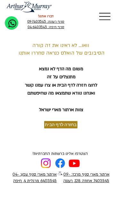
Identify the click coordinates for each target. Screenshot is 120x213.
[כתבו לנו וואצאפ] (11, 23)
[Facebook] (60, 163)
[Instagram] (45, 163)
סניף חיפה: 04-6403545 (46, 27)
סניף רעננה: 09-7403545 (45, 21)
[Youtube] (74, 163)
